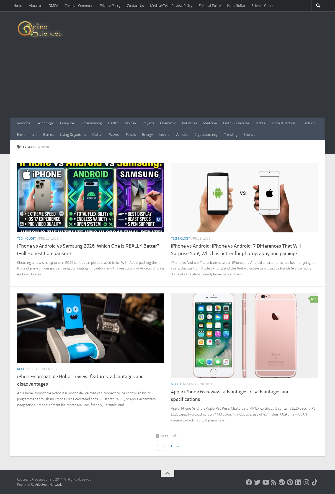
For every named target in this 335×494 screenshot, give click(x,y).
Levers (164, 134)
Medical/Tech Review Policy (171, 5)
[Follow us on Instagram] (306, 482)
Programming (91, 123)
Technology (45, 123)
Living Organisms (73, 134)
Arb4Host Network (48, 485)
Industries (189, 123)
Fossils (131, 134)
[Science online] (249, 482)
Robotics (23, 123)
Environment (27, 134)
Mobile (260, 123)
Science (249, 134)
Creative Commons (79, 5)
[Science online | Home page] (41, 30)
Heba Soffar (236, 5)
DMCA (53, 5)
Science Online (263, 5)
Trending (230, 134)
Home (18, 5)
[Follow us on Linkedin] (298, 482)
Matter (97, 134)
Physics (148, 123)
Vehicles (182, 134)
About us (35, 5)
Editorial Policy (210, 5)
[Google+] (282, 482)
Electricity (309, 123)
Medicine (210, 123)
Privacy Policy (110, 5)
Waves (114, 134)
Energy (147, 134)
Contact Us (135, 5)
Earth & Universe (236, 123)
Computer (67, 123)
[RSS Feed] (274, 482)
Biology (130, 123)
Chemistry (168, 123)
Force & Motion (283, 123)
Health (113, 123)
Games (48, 134)
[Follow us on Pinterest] (290, 482)
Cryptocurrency (206, 134)
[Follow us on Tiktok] (315, 482)
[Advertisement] (167, 83)
